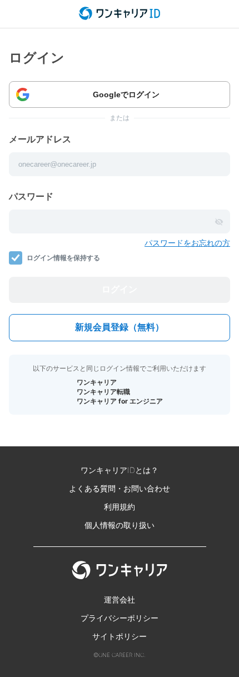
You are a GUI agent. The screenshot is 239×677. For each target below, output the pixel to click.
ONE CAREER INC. (122, 654)
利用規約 (119, 506)
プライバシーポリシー (119, 618)
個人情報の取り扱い (119, 525)
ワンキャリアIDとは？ (119, 470)
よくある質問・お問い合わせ (119, 488)
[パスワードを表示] (219, 221)
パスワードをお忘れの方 (187, 242)
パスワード (31, 196)
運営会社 (119, 599)
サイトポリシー (119, 636)
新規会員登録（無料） (119, 327)
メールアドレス (40, 139)
